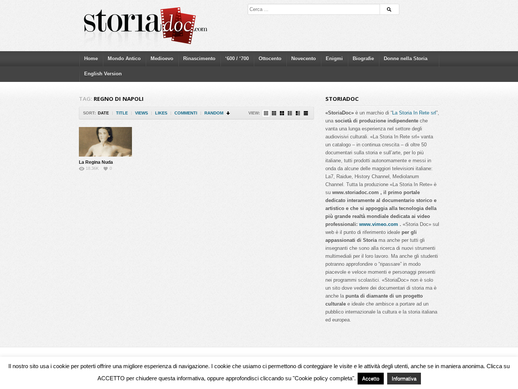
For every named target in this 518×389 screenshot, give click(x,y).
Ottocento (270, 58)
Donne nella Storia (405, 58)
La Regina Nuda (96, 162)
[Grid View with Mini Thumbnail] (266, 113)
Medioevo (162, 58)
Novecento (303, 58)
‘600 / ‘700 (237, 58)
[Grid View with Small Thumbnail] (274, 113)
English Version (103, 74)
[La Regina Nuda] (105, 141)
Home (91, 58)
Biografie (363, 58)
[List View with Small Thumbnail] (290, 113)
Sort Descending (228, 113)
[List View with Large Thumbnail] (306, 113)
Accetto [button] (370, 378)
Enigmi (334, 58)
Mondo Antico (124, 58)
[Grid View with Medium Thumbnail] (282, 113)
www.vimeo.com (378, 224)
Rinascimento (199, 58)
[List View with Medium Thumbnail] (298, 113)
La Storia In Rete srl (414, 113)
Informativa (404, 378)
